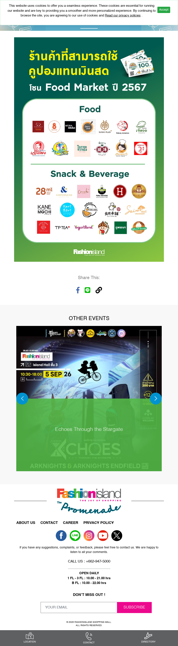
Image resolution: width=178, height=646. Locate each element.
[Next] (156, 398)
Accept (163, 9)
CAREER (70, 523)
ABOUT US (25, 523)
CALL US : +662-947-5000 (89, 561)
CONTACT (49, 523)
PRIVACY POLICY (98, 523)
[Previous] (22, 398)
